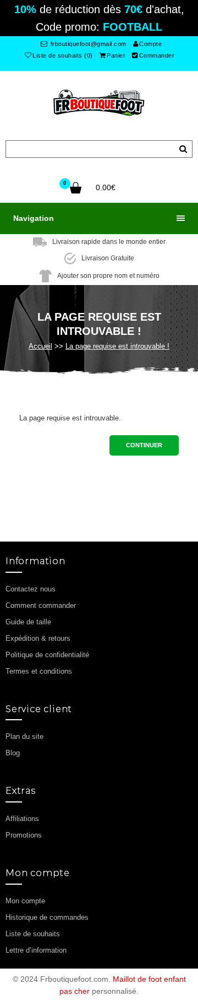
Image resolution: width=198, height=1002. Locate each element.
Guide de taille (28, 622)
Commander (157, 55)
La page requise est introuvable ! (117, 346)
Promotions (24, 835)
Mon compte (25, 901)
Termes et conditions (39, 671)
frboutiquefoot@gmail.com (87, 44)
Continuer (144, 445)
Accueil (40, 346)
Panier (116, 55)
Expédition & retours (38, 638)
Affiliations (22, 819)
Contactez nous (31, 589)
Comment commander (41, 605)
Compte (150, 44)
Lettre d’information (36, 950)
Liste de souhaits (33, 934)
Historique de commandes (47, 917)
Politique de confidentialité (47, 655)
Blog (13, 753)
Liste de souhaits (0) (62, 55)
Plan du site (24, 736)
